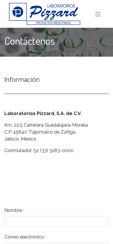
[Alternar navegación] (98, 14)
